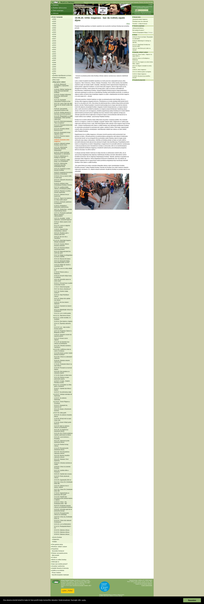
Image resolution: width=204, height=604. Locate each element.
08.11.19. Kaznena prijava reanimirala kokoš (61, 248)
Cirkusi (106, 2)
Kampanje (136, 2)
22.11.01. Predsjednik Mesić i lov (62, 527)
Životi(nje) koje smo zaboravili (140, 21)
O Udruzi (54, 557)
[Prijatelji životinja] (63, 2)
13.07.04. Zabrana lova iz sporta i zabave (61, 486)
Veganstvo (86, 2)
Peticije (131, 2)
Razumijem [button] (192, 600)
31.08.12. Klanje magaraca (139, 74)
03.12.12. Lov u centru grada (62, 313)
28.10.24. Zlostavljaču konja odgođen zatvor (62, 133)
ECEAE (86, 585)
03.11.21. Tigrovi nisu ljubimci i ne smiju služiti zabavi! (63, 198)
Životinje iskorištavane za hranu (62, 75)
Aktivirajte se (55, 562)
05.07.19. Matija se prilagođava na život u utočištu (63, 255)
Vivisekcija (91, 2)
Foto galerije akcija (57, 544)
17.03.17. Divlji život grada (61, 287)
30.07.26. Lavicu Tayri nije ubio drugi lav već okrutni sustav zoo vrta (63, 105)
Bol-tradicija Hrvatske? (138, 30)
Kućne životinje (121, 2)
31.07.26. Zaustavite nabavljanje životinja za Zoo (62, 100)
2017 (54, 38)
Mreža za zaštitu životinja (59, 559)
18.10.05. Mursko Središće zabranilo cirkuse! (62, 456)
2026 (54, 19)
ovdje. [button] (84, 600)
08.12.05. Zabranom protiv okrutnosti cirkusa (61, 441)
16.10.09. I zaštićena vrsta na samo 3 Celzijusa (62, 350)
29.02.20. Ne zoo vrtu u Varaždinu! (61, 237)
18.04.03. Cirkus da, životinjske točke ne (63, 517)
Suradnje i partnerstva (58, 566)
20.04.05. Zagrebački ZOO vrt (62, 480)
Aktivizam (55, 13)
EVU (71, 585)
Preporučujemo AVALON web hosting (143, 13)
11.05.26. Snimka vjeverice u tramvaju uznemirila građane (62, 113)
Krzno (96, 2)
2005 (54, 64)
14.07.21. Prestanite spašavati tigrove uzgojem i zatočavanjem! (63, 214)
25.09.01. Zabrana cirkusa (61, 534)
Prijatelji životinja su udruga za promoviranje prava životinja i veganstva (142, 7)
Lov (112, 2)
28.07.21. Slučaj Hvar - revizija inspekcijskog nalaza (63, 210)
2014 (54, 45)
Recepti (127, 2)
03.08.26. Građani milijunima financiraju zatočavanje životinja (62, 96)
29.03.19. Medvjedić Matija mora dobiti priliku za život (62, 261)
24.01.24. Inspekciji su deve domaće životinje (62, 169)
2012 (54, 49)
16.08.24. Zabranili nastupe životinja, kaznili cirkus (62, 144)
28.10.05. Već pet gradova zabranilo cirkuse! (61, 452)
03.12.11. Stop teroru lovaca (62, 315)
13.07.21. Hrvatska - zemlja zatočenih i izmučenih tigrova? (63, 219)
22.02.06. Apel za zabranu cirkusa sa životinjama (61, 426)
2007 (54, 60)
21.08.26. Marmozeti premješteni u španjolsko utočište (61, 85)
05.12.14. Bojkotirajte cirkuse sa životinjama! (63, 310)
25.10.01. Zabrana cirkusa (61, 530)
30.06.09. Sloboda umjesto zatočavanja (62, 361)
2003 (54, 69)
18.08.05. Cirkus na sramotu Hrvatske (62, 467)
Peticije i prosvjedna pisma (59, 553)
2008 (54, 58)
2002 (54, 71)
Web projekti (55, 555)
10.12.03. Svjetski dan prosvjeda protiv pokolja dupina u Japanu (63, 498)
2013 (54, 47)
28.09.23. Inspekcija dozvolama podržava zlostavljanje (63, 173)
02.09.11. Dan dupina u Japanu (63, 321)
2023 (54, 26)
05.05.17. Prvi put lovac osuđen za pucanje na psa (63, 283)
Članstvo (141, 2)
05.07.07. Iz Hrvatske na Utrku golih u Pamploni (63, 385)
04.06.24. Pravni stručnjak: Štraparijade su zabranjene (62, 153)
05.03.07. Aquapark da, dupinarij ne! (61, 406)
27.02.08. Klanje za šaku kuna (63, 375)
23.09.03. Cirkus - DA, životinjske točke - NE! (60, 502)
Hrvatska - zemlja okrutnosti (139, 23)
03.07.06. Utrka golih (60, 413)
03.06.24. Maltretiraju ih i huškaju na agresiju (61, 156)
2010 (54, 54)
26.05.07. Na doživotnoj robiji (62, 392)
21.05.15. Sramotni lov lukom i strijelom (63, 306)
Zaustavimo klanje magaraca (139, 19)
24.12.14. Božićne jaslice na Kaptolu (141, 71)
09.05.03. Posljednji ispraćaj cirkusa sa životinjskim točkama (63, 506)
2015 (54, 43)
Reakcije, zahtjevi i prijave (59, 546)
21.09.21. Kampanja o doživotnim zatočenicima (61, 206)
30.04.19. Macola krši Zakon (62, 259)
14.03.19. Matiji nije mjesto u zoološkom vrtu (62, 265)
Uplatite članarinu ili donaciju (60, 568)
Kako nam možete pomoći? (60, 564)
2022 (54, 28)
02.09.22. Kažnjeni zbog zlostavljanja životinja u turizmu (63, 184)
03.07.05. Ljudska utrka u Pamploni (61, 471)
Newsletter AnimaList (58, 551)
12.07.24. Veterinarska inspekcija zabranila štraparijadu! (60, 148)
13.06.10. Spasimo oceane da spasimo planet (63, 335)
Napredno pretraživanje (146, 11)
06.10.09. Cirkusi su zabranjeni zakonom (63, 357)
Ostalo (55, 541)
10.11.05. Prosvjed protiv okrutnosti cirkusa (61, 448)
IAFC (90, 585)
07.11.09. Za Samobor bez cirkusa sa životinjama (61, 342)
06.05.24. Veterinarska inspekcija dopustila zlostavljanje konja (60, 165)
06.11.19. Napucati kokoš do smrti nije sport (62, 252)
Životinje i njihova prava (60, 8)
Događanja (55, 549)
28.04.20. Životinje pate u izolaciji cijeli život (61, 233)
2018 (54, 36)
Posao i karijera (56, 572)
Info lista (146, 2)
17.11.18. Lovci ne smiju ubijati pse (63, 269)
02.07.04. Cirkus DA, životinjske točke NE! (63, 490)
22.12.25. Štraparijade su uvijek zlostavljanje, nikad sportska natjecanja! (63, 117)
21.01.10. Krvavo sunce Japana (61, 339)
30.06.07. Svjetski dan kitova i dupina (62, 389)
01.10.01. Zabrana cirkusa (61, 532)
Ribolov (115, 2)
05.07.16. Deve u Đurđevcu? (62, 289)
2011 (54, 51)
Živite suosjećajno (58, 10)
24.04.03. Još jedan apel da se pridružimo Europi (63, 510)
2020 (54, 32)
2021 (54, 30)
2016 (54, 41)
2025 (54, 21)
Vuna (102, 2)
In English (150, 4)
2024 (54, 23)
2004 (54, 67)
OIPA (62, 586)
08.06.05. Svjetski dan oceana (63, 474)
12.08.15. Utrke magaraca (139, 69)
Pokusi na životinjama (59, 77)
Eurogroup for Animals (78, 585)
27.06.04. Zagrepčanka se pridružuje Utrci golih (61, 493)
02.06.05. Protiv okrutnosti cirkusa (61, 476)
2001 (54, 73)
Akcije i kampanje (57, 17)
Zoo (109, 2)
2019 (54, 34)
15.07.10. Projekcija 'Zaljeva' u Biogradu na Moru (63, 331)
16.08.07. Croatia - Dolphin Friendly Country (62, 381)
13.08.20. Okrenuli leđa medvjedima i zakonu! (61, 230)
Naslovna (55, 5)
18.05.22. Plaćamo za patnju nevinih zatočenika (62, 191)
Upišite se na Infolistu (58, 570)
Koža (99, 2)
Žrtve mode (56, 80)
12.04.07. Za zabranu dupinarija (60, 398)
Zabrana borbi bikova (137, 28)
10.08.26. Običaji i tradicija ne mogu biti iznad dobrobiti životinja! (62, 91)
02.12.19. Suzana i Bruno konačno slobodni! (61, 244)
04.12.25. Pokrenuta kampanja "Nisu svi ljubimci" (63, 122)
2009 (54, 56)
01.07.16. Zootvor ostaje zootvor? (61, 291)
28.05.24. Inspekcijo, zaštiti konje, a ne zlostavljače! (62, 160)
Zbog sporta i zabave (59, 82)
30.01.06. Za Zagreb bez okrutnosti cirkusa (61, 430)
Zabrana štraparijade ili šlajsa (139, 32)
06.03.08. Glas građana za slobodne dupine (61, 372)
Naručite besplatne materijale (60, 575)
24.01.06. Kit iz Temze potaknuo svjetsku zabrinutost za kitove (63, 434)
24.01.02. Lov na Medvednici (62, 524)
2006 (54, 62)
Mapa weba (137, 11)
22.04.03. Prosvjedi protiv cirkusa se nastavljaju (61, 513)
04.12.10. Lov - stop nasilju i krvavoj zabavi (62, 327)
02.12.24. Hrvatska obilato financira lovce (61, 129)
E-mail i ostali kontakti (147, 585)
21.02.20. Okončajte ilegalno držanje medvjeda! (62, 241)
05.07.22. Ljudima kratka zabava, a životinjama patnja (62, 187)
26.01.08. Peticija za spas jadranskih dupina (61, 378)
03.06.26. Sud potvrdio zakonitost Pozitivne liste (61, 109)
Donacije (151, 2)
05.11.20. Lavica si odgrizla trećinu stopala (62, 226)
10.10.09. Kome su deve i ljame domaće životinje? (63, 353)
